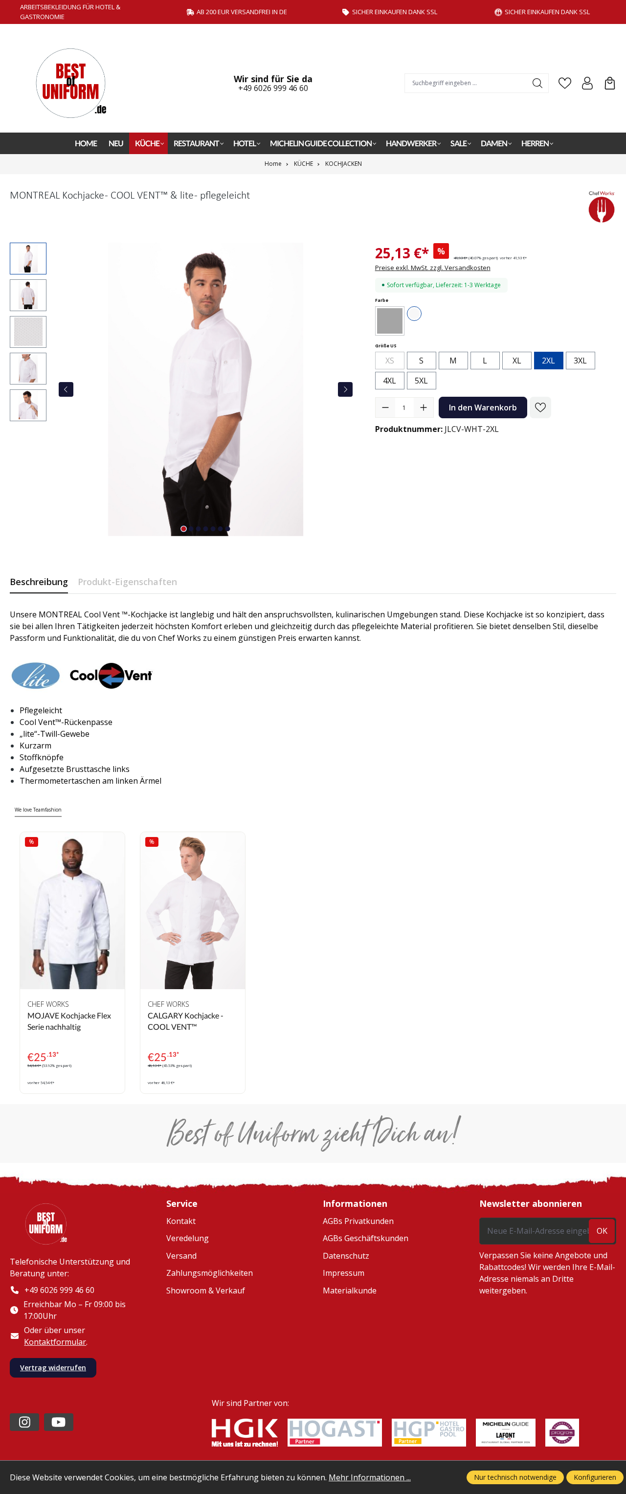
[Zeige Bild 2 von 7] (191, 528)
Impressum (343, 1273)
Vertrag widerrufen (53, 1367)
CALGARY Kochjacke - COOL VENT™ (186, 1021)
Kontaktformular (55, 1341)
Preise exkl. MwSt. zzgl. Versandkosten (433, 267)
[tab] (39, 582)
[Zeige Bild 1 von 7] (183, 528)
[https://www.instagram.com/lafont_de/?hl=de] (24, 1422)
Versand (181, 1255)
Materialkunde (350, 1290)
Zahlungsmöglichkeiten (209, 1273)
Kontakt (181, 1221)
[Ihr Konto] (587, 83)
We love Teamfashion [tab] (38, 809)
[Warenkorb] (610, 83)
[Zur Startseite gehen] (76, 83)
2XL (548, 360)
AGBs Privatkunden (358, 1221)
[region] (182, 389)
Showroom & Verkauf (205, 1290)
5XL (421, 380)
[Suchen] (538, 83)
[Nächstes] (345, 389)
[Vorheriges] (66, 389)
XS (394, 362)
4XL (389, 380)
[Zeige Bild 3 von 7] (198, 528)
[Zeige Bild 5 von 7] (213, 528)
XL (517, 360)
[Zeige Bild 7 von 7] (227, 528)
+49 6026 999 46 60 (273, 88)
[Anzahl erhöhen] (423, 407)
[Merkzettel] (565, 83)
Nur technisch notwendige (515, 1477)
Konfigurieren (595, 1477)
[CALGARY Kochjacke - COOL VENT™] (192, 910)
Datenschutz (346, 1255)
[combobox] (466, 83)
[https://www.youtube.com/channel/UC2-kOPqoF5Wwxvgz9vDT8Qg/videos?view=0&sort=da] (58, 1422)
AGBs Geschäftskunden (365, 1238)
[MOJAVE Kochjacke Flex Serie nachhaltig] (72, 910)
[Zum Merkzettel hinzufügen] (540, 407)
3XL (580, 360)
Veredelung (187, 1238)
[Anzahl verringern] (385, 407)
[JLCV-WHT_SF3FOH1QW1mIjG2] (206, 389)
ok (602, 1230)
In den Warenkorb (483, 407)
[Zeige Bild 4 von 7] (205, 528)
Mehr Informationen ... (370, 1477)
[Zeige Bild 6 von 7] (220, 528)
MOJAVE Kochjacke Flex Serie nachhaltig (69, 1021)
